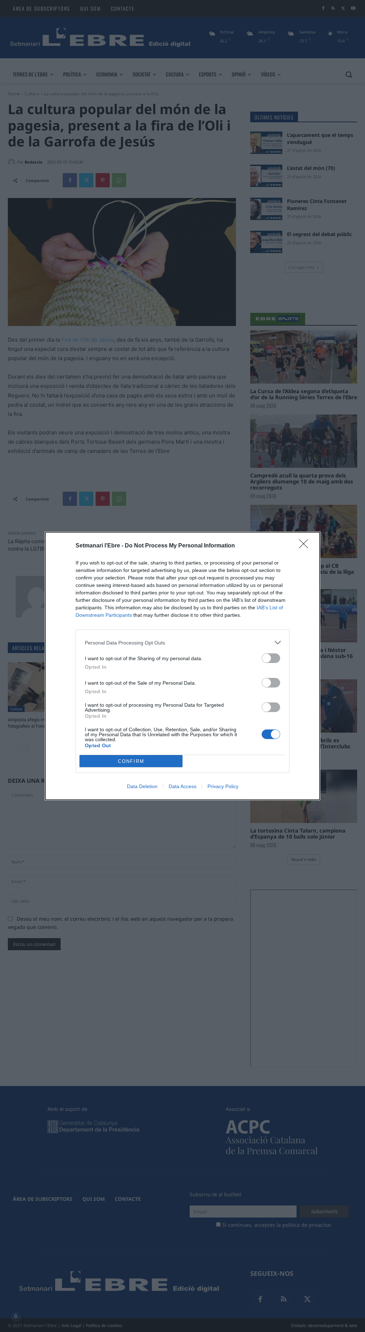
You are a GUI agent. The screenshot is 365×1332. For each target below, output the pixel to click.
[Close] (306, 546)
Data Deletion (142, 786)
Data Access (182, 786)
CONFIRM (131, 761)
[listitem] (182, 642)
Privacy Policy (222, 786)
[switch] (271, 658)
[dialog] (182, 666)
